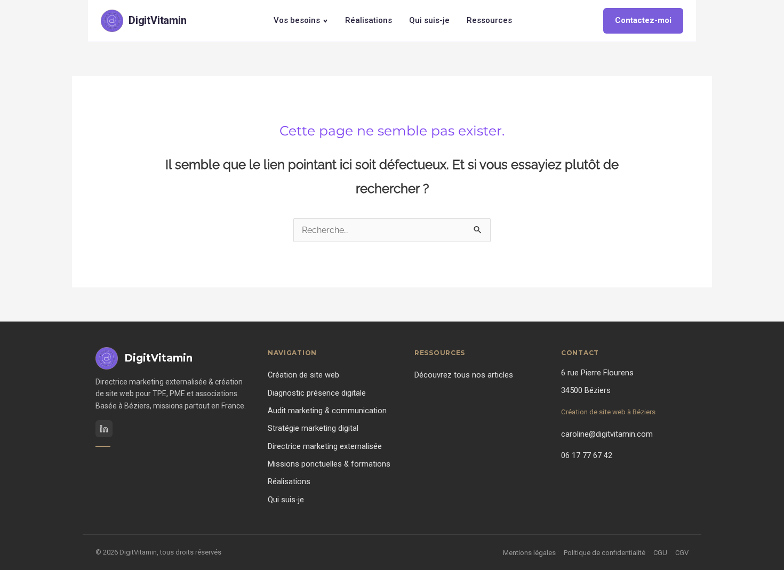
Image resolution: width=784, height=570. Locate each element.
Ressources (489, 20)
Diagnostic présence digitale (317, 393)
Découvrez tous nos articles (463, 375)
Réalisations (368, 20)
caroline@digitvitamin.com (607, 434)
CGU (660, 553)
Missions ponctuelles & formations (329, 464)
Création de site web (303, 375)
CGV (682, 553)
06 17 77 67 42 (586, 455)
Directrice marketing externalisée (325, 446)
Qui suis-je (429, 20)
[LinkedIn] (104, 428)
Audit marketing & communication (327, 410)
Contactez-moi (643, 20)
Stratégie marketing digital (313, 428)
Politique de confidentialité (604, 553)
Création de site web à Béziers (608, 411)
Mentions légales (529, 553)
